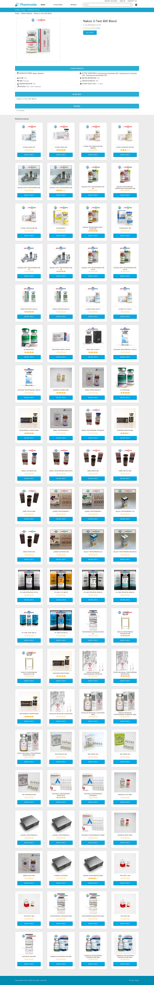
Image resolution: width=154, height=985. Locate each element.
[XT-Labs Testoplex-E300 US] (125, 579)
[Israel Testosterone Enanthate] (61, 458)
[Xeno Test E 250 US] (93, 336)
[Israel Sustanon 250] (29, 458)
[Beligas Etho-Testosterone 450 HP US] (125, 255)
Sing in (122, 1)
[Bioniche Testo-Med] (125, 822)
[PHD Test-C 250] (125, 862)
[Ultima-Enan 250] (29, 134)
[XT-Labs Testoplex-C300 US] (93, 579)
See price (90, 32)
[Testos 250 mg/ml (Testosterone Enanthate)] (125, 660)
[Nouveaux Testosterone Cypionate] (93, 782)
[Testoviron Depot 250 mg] (61, 336)
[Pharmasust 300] (125, 215)
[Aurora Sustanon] (61, 862)
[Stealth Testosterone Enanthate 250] (29, 660)
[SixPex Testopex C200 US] (29, 296)
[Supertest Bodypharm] (125, 417)
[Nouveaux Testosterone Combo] (93, 822)
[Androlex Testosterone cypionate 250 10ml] (93, 943)
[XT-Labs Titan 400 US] (29, 620)
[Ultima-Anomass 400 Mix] (125, 134)
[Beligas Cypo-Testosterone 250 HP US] (93, 255)
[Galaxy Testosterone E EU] (93, 539)
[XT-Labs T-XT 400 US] (61, 579)
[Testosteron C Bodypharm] (29, 417)
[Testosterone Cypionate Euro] (61, 903)
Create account (111, 1)
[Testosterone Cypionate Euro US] (93, 620)
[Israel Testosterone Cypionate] (93, 417)
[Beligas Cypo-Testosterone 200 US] (61, 255)
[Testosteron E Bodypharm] (29, 701)
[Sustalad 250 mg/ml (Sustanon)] (61, 701)
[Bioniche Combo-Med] (61, 377)
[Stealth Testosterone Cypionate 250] (125, 620)
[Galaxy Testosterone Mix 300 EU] (125, 539)
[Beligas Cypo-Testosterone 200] (61, 174)
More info (29, 154)
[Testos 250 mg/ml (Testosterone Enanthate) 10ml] (29, 741)
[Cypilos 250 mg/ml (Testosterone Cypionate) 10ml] (125, 701)
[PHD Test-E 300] (29, 903)
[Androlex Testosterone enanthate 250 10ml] (125, 943)
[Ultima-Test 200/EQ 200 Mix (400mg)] (93, 134)
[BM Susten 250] (93, 741)
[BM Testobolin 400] (29, 782)
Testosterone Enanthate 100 (108, 73)
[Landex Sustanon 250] (61, 539)
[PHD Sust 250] (125, 903)
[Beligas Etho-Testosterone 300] (29, 174)
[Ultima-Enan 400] (61, 134)
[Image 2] (38, 40)
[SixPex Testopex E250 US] (61, 296)
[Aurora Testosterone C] (61, 822)
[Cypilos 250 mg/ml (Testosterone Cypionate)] (93, 660)
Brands (74, 5)
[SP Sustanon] (125, 377)
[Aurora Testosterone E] (29, 822)
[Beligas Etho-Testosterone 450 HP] (93, 174)
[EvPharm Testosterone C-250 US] (125, 336)
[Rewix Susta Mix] (29, 862)
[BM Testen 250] (125, 741)
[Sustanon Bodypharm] (61, 660)
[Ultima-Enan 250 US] (93, 296)
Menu (43, 5)
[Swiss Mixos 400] (93, 458)
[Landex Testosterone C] (61, 498)
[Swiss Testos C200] (125, 458)
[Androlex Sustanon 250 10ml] (61, 943)
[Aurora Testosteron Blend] (93, 862)
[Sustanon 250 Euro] (29, 943)
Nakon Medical (38, 73)
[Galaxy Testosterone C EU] (125, 498)
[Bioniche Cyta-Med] (125, 782)
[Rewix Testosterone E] (61, 417)
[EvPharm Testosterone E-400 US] (29, 377)
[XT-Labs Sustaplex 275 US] (29, 579)
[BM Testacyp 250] (61, 741)
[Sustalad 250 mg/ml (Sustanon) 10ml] (93, 701)
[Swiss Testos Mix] (29, 539)
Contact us (132, 1)
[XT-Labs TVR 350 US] (61, 620)
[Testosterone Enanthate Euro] (93, 903)
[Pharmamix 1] (61, 215)
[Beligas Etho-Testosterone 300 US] (29, 255)
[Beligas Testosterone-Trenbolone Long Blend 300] (125, 174)
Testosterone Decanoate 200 (96, 75)
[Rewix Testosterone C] (93, 377)
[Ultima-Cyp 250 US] (125, 296)
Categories (58, 5)
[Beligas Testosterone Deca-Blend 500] (93, 215)
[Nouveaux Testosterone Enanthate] (61, 782)
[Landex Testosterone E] (93, 498)
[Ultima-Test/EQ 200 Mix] (29, 215)
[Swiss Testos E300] (29, 498)
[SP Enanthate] (29, 336)
